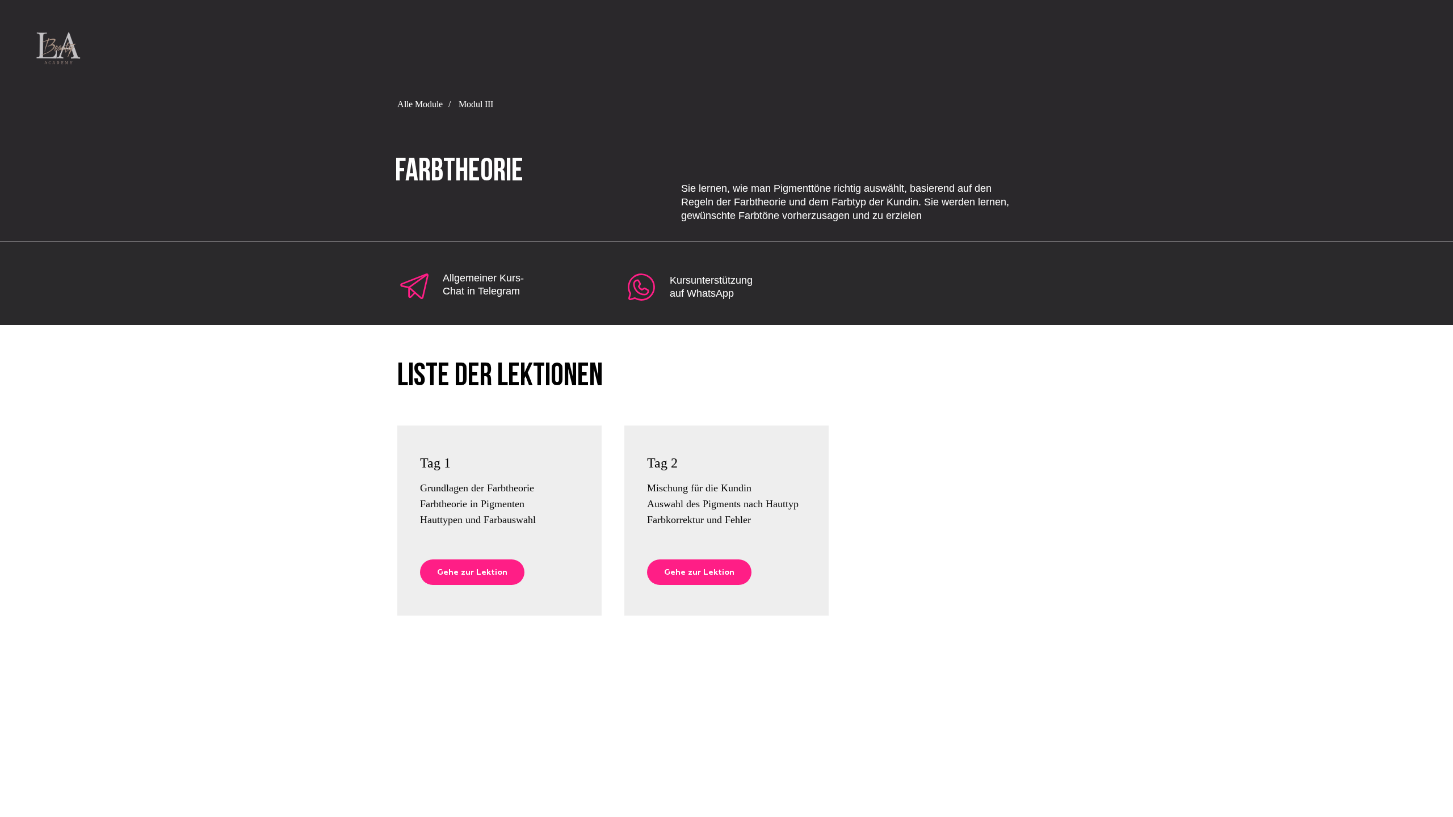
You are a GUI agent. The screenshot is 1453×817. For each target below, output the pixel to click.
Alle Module (420, 104)
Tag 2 (662, 463)
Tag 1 (435, 463)
